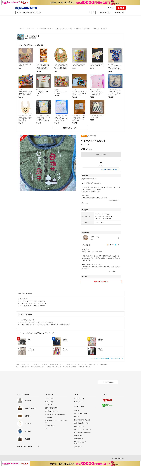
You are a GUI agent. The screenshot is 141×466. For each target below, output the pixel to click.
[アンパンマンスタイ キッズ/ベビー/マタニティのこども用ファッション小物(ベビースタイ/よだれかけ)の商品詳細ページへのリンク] (79, 55)
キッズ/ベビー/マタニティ (45, 28)
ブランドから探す (119, 12)
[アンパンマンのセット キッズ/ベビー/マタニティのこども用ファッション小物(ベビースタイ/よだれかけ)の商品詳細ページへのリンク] (97, 55)
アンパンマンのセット (97, 66)
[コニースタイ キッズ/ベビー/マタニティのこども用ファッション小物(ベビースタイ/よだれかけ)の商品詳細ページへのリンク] (97, 107)
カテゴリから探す (105, 12)
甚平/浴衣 (110, 64)
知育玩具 (56, 90)
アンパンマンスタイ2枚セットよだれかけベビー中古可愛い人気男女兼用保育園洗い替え (61, 68)
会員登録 (121, 8)
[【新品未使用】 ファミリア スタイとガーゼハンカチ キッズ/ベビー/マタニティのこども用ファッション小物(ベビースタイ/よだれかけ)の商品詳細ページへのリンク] (79, 107)
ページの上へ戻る (108, 382)
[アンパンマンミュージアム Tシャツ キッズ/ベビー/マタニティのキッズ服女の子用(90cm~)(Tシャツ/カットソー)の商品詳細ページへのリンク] (43, 81)
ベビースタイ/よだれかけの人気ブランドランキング (106, 358)
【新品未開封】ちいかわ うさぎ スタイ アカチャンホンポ (25, 118)
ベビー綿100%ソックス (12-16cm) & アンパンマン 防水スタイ (43, 67)
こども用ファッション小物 (64, 28)
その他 (20, 90)
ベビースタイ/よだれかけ (82, 28)
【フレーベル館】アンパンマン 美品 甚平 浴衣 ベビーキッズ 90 (115, 68)
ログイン (111, 8)
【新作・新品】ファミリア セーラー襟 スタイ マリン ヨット (115, 92)
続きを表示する (113, 200)
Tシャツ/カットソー (41, 90)
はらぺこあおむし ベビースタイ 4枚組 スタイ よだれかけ (61, 118)
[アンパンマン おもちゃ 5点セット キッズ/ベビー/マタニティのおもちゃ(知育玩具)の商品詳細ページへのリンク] (61, 81)
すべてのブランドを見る (24, 446)
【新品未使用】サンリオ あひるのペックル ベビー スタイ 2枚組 (43, 119)
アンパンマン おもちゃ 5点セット (60, 92)
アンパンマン (30, 28)
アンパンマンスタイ (78, 66)
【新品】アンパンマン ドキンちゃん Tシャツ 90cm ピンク (97, 92)
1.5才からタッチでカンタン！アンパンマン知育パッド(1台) (79, 92)
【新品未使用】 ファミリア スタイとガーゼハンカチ (78, 118)
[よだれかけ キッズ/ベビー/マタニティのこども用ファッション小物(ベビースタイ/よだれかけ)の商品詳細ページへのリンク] (26, 55)
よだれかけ (22, 66)
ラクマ (22, 28)
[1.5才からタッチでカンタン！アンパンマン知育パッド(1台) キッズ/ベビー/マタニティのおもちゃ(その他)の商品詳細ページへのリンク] (79, 81)
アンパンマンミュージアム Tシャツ (43, 92)
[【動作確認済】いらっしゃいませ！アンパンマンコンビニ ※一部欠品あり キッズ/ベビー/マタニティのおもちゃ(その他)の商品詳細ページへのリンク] (26, 81)
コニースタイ (94, 117)
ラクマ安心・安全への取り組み (109, 169)
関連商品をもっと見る (70, 128)
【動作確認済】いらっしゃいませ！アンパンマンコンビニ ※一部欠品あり (25, 93)
